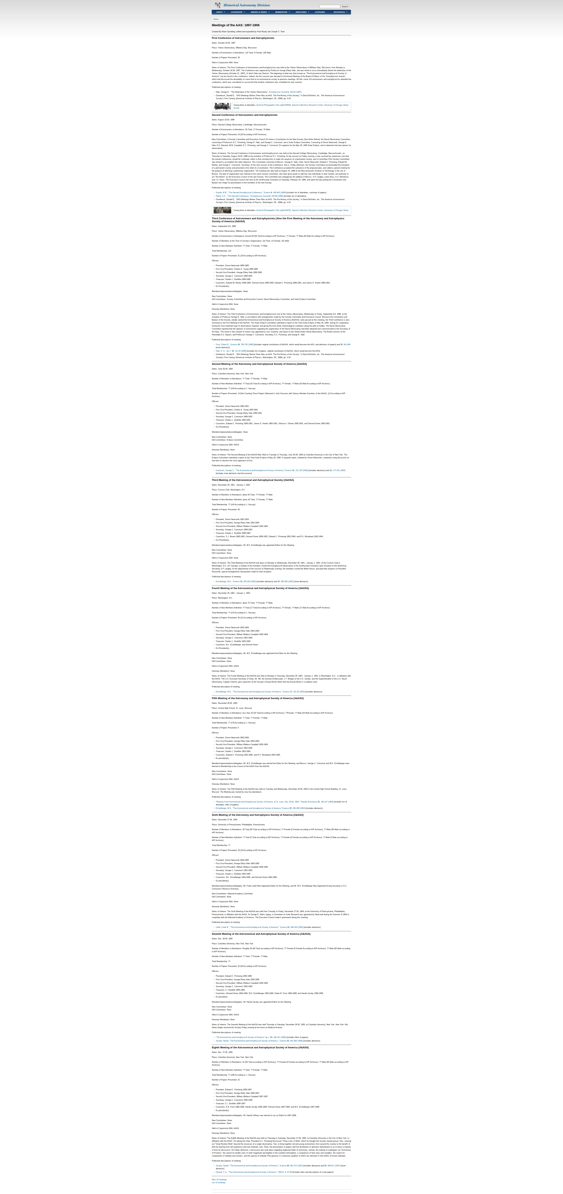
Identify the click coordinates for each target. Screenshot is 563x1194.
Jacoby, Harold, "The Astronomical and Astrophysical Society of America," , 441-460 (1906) (259, 1041)
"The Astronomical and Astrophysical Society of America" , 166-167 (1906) (251, 1037)
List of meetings (218, 1182)
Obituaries (299, 12)
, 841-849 (345, 344)
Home (215, 19)
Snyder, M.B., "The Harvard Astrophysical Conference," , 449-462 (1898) (251, 192)
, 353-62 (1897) (285, 92)
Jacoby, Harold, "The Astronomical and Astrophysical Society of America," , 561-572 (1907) (259, 1166)
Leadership (234, 12)
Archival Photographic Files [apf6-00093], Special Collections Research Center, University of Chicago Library (302, 105)
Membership (279, 12)
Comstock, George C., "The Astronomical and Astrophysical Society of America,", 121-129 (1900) (262, 470)
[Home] (217, 8)
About (217, 12)
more (236, 108)
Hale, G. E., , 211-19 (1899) (231, 351)
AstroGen (320, 12)
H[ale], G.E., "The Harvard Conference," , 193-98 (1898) (249, 196)
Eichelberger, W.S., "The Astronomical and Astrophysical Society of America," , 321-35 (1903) (260, 692)
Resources (337, 12)
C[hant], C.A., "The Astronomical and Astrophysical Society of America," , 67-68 (254, 1172)
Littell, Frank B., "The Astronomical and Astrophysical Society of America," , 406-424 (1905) (259, 927)
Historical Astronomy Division (247, 5)
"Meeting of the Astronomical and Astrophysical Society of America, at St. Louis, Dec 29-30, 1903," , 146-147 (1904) (274, 802)
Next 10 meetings (219, 1179)
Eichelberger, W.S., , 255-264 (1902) (236, 581)
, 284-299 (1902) (285, 581)
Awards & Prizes (256, 12)
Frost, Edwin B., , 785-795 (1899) (234, 344)
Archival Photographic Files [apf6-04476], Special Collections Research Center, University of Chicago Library (302, 210)
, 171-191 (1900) (337, 470)
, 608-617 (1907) (332, 1166)
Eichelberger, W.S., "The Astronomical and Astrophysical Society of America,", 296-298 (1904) (260, 808)
